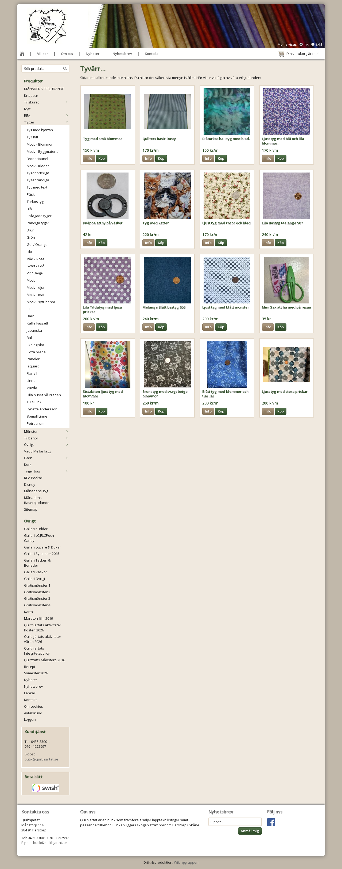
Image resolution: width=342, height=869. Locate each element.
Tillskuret (31, 102)
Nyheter (93, 53)
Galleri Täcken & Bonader (37, 563)
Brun (30, 230)
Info (89, 158)
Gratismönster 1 (37, 585)
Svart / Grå (35, 265)
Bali (30, 337)
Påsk (31, 194)
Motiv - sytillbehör (41, 301)
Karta (28, 611)
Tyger (29, 122)
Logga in (30, 719)
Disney (29, 484)
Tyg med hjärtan (40, 129)
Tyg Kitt (32, 137)
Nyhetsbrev (122, 53)
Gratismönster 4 (37, 605)
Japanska (34, 330)
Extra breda (36, 352)
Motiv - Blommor (40, 144)
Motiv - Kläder (38, 165)
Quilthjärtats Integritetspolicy (37, 651)
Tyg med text (37, 187)
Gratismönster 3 (37, 598)
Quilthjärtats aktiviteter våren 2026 (42, 639)
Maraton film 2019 (38, 618)
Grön (31, 237)
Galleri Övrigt (34, 578)
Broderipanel (37, 158)
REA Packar (33, 477)
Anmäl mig (250, 830)
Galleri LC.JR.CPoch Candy (39, 538)
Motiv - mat (35, 294)
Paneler (33, 359)
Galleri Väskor (35, 572)
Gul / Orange (37, 244)
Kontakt (151, 53)
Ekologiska (35, 344)
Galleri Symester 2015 (41, 553)
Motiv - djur (36, 287)
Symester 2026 (36, 673)
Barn (30, 316)
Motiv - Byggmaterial (43, 151)
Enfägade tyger (39, 215)
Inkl (306, 44)
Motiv (31, 280)
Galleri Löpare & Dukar (42, 547)
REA (27, 115)
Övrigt (29, 444)
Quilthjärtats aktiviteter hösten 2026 (42, 627)
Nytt (27, 108)
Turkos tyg (35, 201)
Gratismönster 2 (37, 592)
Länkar (29, 693)
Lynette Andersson (42, 409)
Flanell (32, 373)
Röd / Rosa (35, 259)
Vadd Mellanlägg (37, 451)
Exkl (319, 44)
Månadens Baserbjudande (36, 500)
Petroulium (35, 423)
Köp (101, 158)
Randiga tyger (38, 223)
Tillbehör (31, 438)
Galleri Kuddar (36, 528)
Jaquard (33, 366)
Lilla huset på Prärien (44, 395)
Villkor (42, 53)
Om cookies (33, 706)
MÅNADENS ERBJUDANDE (44, 88)
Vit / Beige (35, 273)
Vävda (32, 387)
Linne (31, 380)
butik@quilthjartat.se (41, 759)
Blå (29, 208)
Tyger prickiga (38, 172)
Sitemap (30, 509)
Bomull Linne (37, 416)
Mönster (31, 431)
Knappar (31, 95)
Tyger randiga (38, 180)
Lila (29, 251)
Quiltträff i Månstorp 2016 (44, 660)
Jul (28, 308)
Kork (28, 464)
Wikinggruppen (186, 862)
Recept (29, 666)
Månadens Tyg (36, 490)
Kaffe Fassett (37, 323)
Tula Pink (34, 401)
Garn (28, 457)
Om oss (67, 53)
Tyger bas (32, 471)
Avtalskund (33, 713)
